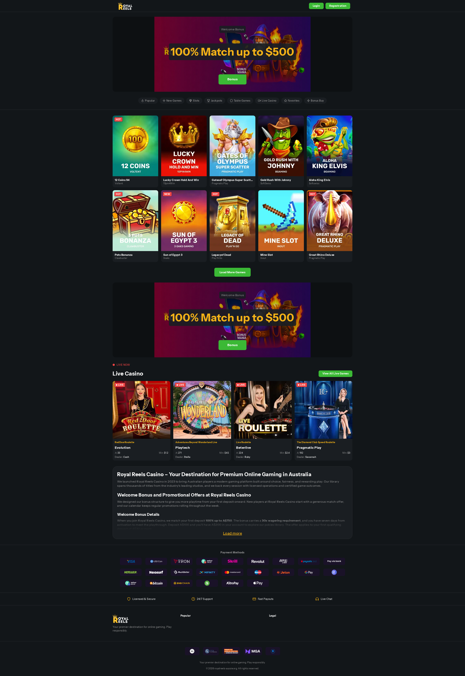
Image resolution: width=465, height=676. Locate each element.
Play (137, 141)
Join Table (143, 409)
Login (316, 5)
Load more (232, 533)
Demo (137, 149)
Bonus (232, 79)
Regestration (337, 5)
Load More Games (233, 272)
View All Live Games (335, 373)
